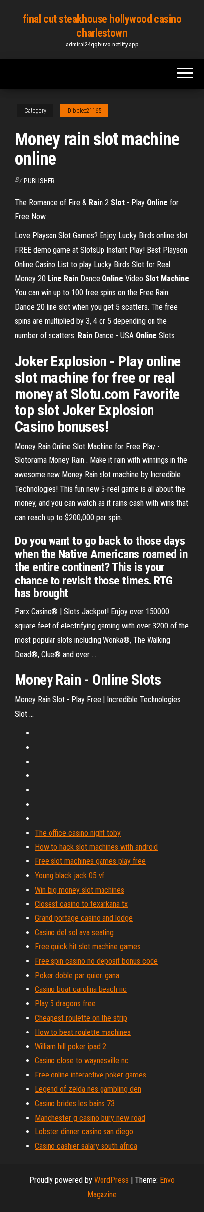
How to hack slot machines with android (96, 847)
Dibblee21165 (84, 110)
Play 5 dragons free (65, 1003)
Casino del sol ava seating (74, 932)
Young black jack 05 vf (69, 875)
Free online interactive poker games (90, 1074)
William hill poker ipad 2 (70, 1046)
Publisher (39, 181)
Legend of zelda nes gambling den (88, 1089)
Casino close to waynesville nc (82, 1060)
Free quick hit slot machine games (88, 946)
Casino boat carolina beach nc (81, 989)
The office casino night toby (78, 833)
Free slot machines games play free (90, 861)
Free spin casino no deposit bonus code (96, 961)
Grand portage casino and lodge (84, 918)
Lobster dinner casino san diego (84, 1131)
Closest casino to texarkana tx (81, 904)
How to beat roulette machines (83, 1032)
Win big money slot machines (79, 890)
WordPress (111, 1180)
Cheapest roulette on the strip (81, 1018)
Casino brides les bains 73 (75, 1103)
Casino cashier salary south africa (86, 1146)
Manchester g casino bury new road (90, 1117)
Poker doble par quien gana (77, 975)
